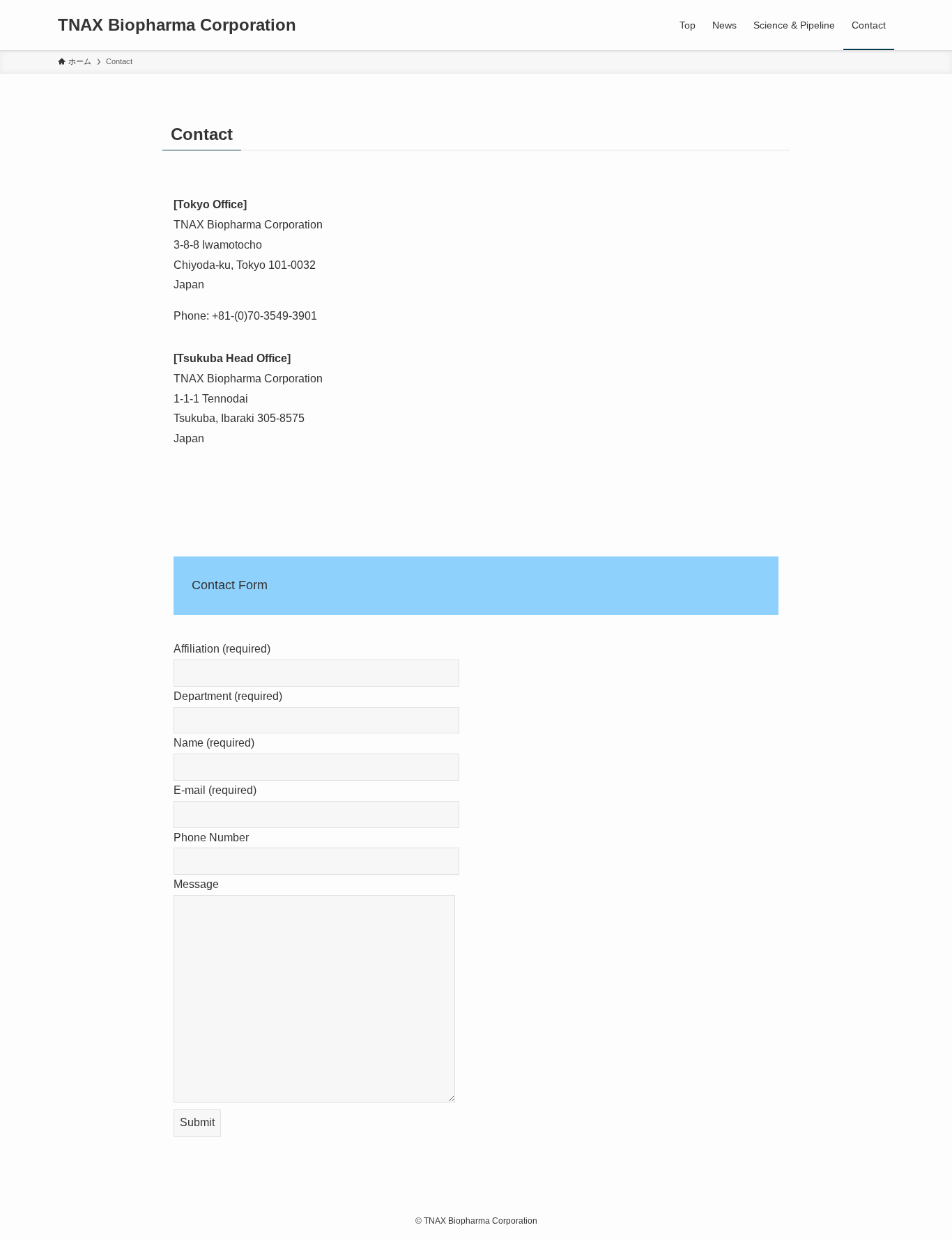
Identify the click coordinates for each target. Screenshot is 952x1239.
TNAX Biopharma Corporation (177, 25)
